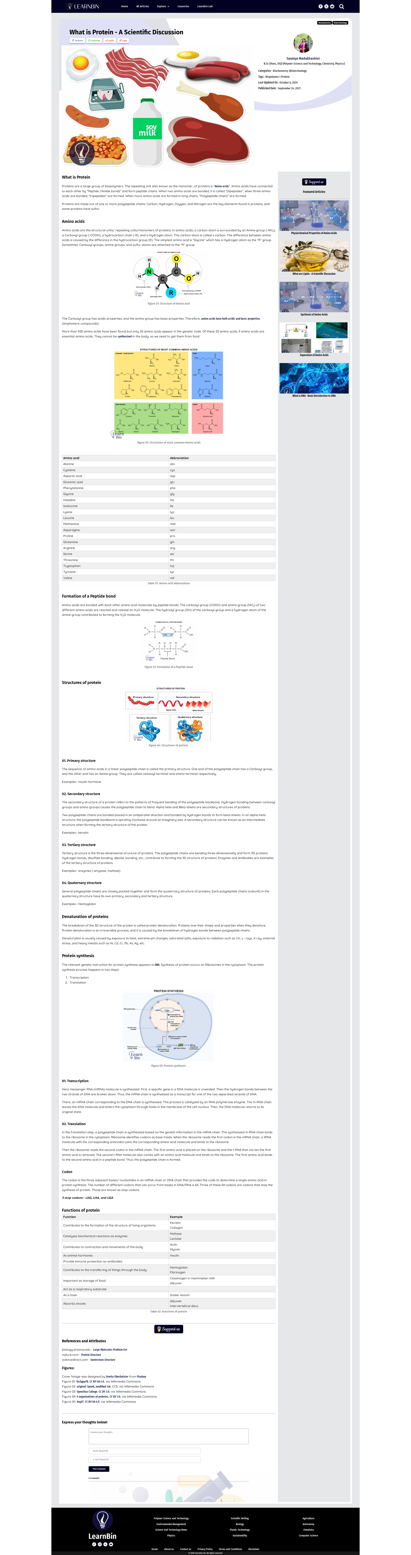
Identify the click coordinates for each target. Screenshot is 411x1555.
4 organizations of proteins (92, 1396)
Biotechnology (340, 22)
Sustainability (240, 1535)
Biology (240, 1524)
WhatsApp (95, 40)
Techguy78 (82, 1381)
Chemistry (308, 1529)
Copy (124, 40)
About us (169, 1549)
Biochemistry (325, 22)
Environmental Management (171, 1524)
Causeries (183, 6)
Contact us (185, 1549)
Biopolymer (272, 77)
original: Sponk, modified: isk (94, 1386)
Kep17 (80, 1402)
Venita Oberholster (117, 1376)
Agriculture (308, 1518)
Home (124, 6)
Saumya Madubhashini (303, 58)
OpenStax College (87, 1391)
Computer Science (308, 1535)
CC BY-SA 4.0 (97, 1381)
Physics (171, 1535)
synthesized (125, 336)
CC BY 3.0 (104, 1391)
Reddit (111, 40)
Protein (285, 77)
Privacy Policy (205, 1549)
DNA (157, 965)
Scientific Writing (240, 1518)
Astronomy (308, 1524)
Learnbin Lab (205, 6)
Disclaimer (253, 1549)
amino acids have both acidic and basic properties (230, 318)
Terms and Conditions (230, 1549)
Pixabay (141, 1376)
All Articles (142, 6)
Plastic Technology (240, 1529)
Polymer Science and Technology (171, 1518)
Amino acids (222, 186)
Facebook (79, 40)
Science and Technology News (171, 1529)
